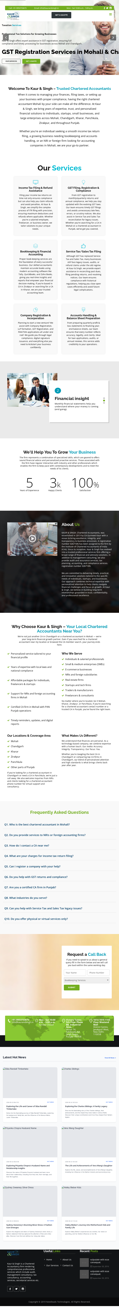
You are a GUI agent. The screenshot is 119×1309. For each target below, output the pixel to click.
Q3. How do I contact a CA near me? (26, 845)
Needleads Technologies (58, 1301)
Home (49, 1259)
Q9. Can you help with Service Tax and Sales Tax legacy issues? (43, 908)
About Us (67, 1259)
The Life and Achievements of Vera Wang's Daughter (88, 1166)
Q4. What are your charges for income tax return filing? (38, 856)
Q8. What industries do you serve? (25, 898)
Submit (71, 987)
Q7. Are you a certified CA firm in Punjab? (30, 887)
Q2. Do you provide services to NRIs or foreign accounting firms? (44, 835)
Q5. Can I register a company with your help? (32, 866)
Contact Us (68, 1265)
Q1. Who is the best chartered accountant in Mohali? (37, 824)
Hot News (50, 1102)
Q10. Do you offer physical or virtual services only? (36, 919)
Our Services (11, 61)
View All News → (110, 1058)
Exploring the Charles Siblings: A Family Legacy (86, 1106)
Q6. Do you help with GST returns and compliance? (35, 877)
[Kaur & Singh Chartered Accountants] (32, 539)
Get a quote (61, 15)
